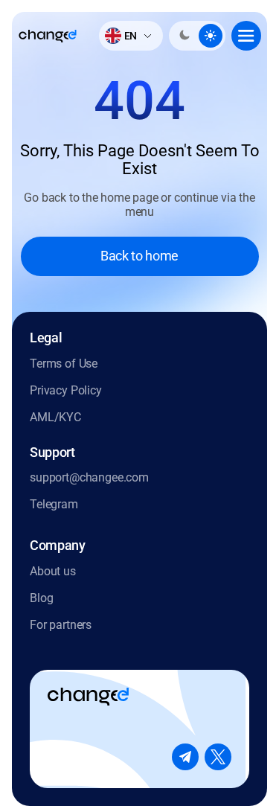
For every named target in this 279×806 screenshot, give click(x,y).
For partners (61, 625)
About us (53, 571)
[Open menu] (246, 36)
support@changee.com (89, 477)
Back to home (139, 255)
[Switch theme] (197, 36)
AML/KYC (55, 417)
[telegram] (185, 756)
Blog (41, 598)
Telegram (54, 504)
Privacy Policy (66, 390)
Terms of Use (63, 363)
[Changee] (47, 36)
